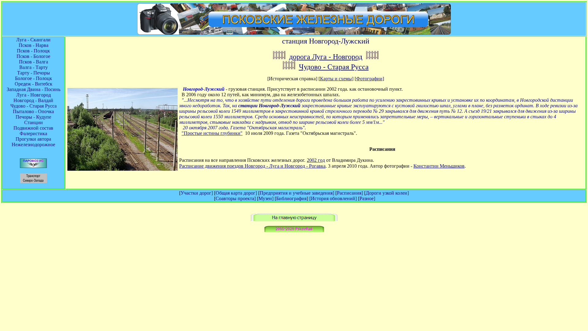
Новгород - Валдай (33, 100)
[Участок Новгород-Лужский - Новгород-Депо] (372, 57)
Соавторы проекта (235, 198)
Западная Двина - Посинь (33, 89)
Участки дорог (196, 193)
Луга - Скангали (33, 39)
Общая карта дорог (235, 193)
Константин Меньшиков (439, 166)
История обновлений (333, 198)
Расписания (349, 193)
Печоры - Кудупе (33, 117)
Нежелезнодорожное (33, 144)
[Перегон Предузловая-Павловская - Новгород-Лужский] (289, 67)
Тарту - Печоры (33, 72)
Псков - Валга (33, 61)
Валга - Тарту (33, 67)
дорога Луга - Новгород (325, 57)
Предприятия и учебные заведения (296, 193)
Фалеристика (33, 133)
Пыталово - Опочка (33, 111)
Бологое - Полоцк (33, 78)
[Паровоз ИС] (33, 166)
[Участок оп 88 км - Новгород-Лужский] (279, 57)
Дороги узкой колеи (386, 193)
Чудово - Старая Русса (33, 105)
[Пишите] (294, 230)
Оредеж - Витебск (33, 83)
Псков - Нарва (33, 45)
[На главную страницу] (294, 219)
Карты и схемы (336, 78)
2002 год (316, 160)
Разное (367, 198)
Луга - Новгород (33, 94)
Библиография (291, 198)
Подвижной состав (33, 128)
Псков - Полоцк (33, 50)
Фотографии (369, 78)
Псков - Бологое (33, 56)
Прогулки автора (33, 139)
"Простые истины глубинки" (212, 133)
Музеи (265, 198)
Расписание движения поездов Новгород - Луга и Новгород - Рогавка (252, 166)
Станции (33, 122)
